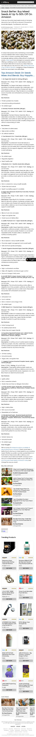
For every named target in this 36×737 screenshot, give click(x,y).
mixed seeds (9, 60)
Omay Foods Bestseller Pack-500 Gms (25, 592)
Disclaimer (29, 728)
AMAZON (13, 726)
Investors (12, 730)
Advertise (11, 728)
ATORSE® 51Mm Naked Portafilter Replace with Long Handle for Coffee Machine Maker (9, 623)
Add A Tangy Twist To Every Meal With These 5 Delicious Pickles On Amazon (23, 480)
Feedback (6, 730)
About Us (5, 728)
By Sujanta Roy (17, 503)
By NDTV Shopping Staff (20, 473)
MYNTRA (23, 726)
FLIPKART (18, 726)
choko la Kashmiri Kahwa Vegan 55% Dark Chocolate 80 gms (26, 685)
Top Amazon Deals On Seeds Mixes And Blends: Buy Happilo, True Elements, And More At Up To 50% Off (17, 74)
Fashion (22, 5)
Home (3, 7)
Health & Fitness (31, 5)
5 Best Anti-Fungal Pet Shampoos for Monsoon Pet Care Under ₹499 (23, 470)
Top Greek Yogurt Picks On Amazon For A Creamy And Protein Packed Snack (21, 490)
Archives (25, 731)
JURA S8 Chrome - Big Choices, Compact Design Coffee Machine (25, 654)
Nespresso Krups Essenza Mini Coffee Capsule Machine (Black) (8, 562)
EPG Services (17, 728)
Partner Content (18, 731)
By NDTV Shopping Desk (7, 27)
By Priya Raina (17, 483)
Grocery (26, 5)
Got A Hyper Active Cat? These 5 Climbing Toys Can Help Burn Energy (23, 510)
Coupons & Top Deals (5, 5)
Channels (23, 728)
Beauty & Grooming (12, 5)
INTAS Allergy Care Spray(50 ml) (24, 622)
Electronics (19, 5)
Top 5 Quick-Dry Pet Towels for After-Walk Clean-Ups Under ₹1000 (22, 709)
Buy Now (9, 568)
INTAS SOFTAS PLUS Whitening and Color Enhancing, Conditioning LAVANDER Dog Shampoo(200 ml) (9, 654)
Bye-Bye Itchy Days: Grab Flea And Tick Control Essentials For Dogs (22, 520)
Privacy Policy (24, 730)
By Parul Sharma (18, 513)
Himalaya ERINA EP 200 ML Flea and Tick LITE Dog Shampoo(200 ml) (25, 562)
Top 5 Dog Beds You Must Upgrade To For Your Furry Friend (22, 500)
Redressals (17, 730)
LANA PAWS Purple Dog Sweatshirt (9, 684)
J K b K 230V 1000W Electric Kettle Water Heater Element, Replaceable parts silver (8, 593)
